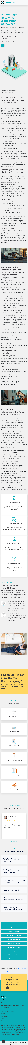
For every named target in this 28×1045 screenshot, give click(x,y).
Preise (3, 1018)
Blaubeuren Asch (14, 931)
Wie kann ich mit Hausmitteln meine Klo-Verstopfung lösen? (11, 871)
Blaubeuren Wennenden (14, 958)
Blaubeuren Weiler (14, 955)
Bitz (14, 924)
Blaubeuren (14, 928)
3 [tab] (16, 841)
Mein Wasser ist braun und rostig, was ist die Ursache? (13, 908)
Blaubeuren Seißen (14, 947)
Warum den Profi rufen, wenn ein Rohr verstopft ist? (13, 898)
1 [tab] (12, 841)
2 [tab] (14, 841)
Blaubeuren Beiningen (14, 935)
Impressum (4, 1016)
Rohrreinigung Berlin (8, 1011)
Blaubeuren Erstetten (14, 939)
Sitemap (3, 1021)
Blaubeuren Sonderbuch (14, 951)
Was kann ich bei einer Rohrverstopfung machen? (13, 881)
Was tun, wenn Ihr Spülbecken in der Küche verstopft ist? (12, 859)
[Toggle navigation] (25, 2)
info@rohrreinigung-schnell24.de (13, 1005)
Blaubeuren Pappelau (14, 943)
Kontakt (3, 1013)
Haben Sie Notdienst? (11, 890)
